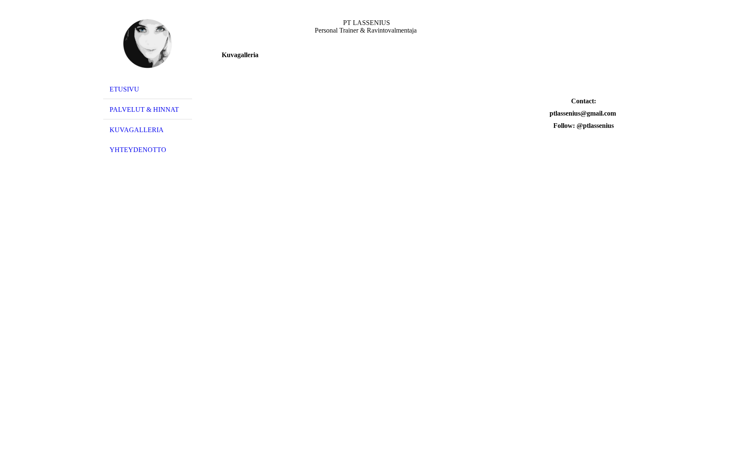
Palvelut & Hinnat (144, 109)
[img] (148, 43)
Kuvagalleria (137, 129)
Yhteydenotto (138, 149)
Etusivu (124, 89)
